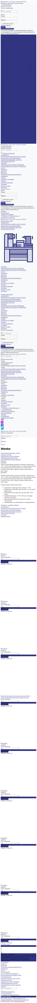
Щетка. (3, 555)
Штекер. (3, 603)
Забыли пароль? (6, 25)
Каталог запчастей (7, 109)
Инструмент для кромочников (10, 40)
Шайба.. (3, 839)
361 (2, 952)
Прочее (3, 461)
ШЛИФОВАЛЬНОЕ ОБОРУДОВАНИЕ (13, 84)
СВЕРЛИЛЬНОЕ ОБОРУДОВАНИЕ (12, 83)
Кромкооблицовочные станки (10, 453)
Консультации (5, 972)
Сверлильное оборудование (10, 456)
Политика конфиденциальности (11, 92)
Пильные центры (6, 455)
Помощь (3, 136)
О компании (5, 962)
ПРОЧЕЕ (3, 81)
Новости (3, 89)
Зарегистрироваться (7, 29)
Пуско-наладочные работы (9, 973)
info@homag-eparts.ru (8, 411)
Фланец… (4, 934)
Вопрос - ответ (5, 104)
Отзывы (3, 133)
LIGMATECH (5, 37)
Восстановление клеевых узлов (11, 975)
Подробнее (4, 562)
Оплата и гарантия (7, 100)
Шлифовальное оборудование (11, 459)
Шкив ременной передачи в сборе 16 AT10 (15, 697)
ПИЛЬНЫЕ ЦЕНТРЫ (7, 43)
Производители (6, 977)
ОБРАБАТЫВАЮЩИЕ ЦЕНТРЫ (11, 42)
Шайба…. (3, 745)
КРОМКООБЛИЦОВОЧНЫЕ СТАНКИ (13, 38)
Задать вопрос (5, 960)
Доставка (4, 102)
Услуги (3, 123)
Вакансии (4, 91)
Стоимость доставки (7, 135)
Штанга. (3, 650)
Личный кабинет (6, 413)
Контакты (4, 143)
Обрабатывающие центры (9, 458)
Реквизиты (4, 94)
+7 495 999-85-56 (6, 5)
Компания (4, 125)
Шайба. (3, 887)
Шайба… (3, 792)
